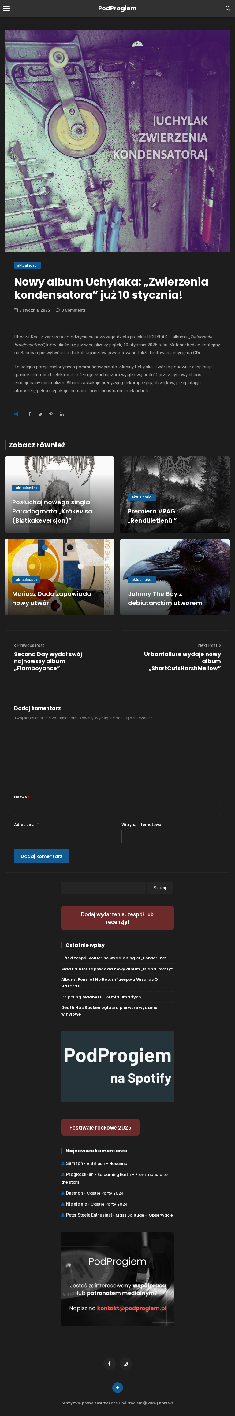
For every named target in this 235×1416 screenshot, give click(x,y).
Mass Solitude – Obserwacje (144, 1215)
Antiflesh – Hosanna (107, 1163)
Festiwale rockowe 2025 (100, 1127)
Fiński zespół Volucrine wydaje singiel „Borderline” (114, 958)
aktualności (27, 265)
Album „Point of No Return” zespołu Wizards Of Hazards (110, 982)
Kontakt (166, 1403)
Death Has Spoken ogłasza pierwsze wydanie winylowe (109, 1011)
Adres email (26, 824)
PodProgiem (117, 8)
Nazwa (21, 796)
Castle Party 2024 (105, 1193)
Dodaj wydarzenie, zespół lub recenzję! (117, 918)
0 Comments (74, 310)
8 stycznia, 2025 (34, 310)
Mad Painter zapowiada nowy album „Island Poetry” (117, 969)
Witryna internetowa (141, 824)
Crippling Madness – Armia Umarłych (101, 997)
